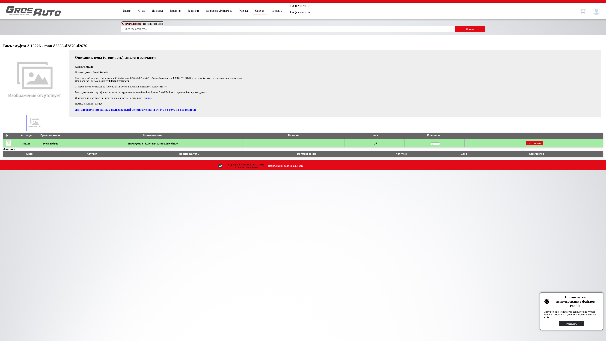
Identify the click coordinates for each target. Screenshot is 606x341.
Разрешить (571, 324)
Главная (126, 11)
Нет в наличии (534, 143)
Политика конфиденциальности (285, 166)
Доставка (157, 11)
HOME (8, 8)
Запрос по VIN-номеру (219, 11)
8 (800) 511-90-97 (300, 6)
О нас (141, 11)
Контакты (276, 11)
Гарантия (175, 11)
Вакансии (193, 11)
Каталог (259, 11)
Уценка (244, 11)
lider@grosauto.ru (300, 12)
